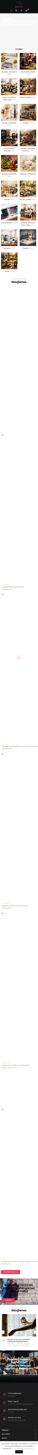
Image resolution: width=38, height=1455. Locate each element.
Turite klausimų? (15, 1393)
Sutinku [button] (19, 1452)
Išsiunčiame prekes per (17, 1409)
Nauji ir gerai (13, 1401)
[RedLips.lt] (19, 4)
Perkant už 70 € (14, 1418)
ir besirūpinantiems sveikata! (15, 24)
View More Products (10, 1272)
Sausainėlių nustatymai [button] (23, 1449)
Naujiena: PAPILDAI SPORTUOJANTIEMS (15, 20)
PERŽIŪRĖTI (8, 1300)
